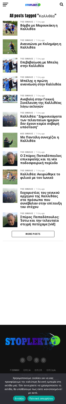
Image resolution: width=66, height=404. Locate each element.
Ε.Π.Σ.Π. (38, 370)
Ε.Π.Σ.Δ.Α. (51, 370)
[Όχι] (61, 389)
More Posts (33, 234)
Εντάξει (19, 398)
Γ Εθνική (14, 370)
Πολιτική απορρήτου (41, 398)
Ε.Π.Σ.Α (27, 370)
